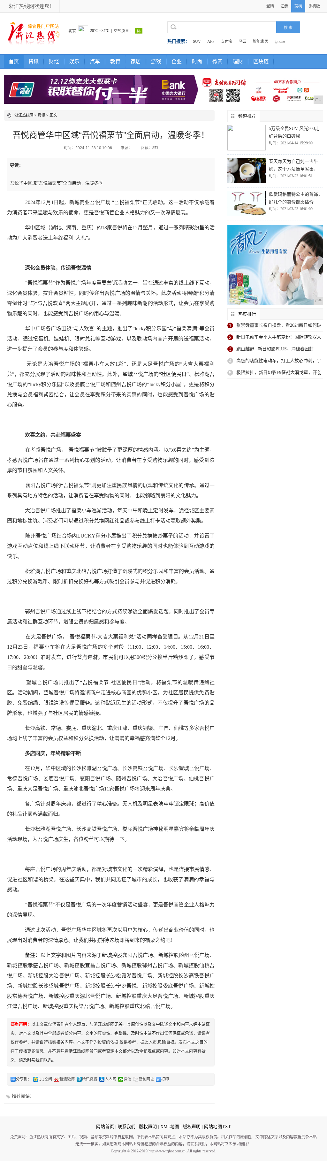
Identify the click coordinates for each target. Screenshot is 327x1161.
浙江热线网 (24, 115)
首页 (14, 61)
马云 (243, 41)
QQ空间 (45, 1079)
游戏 (156, 61)
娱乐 (74, 61)
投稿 (298, 6)
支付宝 (226, 41)
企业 (176, 61)
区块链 (261, 61)
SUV (197, 41)
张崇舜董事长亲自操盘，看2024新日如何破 (278, 325)
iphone (280, 41)
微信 (127, 1079)
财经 (54, 61)
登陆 (270, 6)
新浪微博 (67, 1079)
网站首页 (105, 1126)
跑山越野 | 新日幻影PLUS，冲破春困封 (275, 349)
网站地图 (213, 1126)
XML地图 (169, 1126)
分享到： (23, 1079)
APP (211, 41)
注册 (284, 6)
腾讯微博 (89, 1079)
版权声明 (148, 1126)
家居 (136, 61)
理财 (238, 61)
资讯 (33, 61)
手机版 (314, 6)
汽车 (95, 61)
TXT (226, 1126)
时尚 (197, 61)
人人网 (110, 1079)
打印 (165, 1079)
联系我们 (126, 1126)
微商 (217, 61)
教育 (115, 61)
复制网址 (146, 1079)
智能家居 (260, 41)
